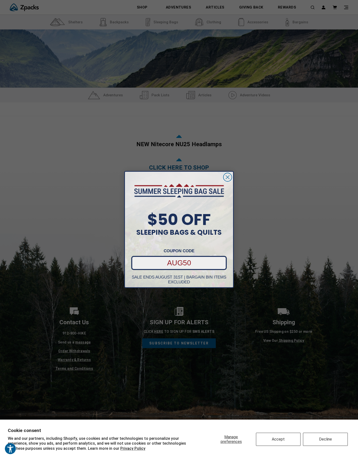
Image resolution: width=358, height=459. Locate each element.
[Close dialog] (227, 177)
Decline (325, 439)
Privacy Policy (132, 448)
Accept (278, 439)
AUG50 (179, 263)
